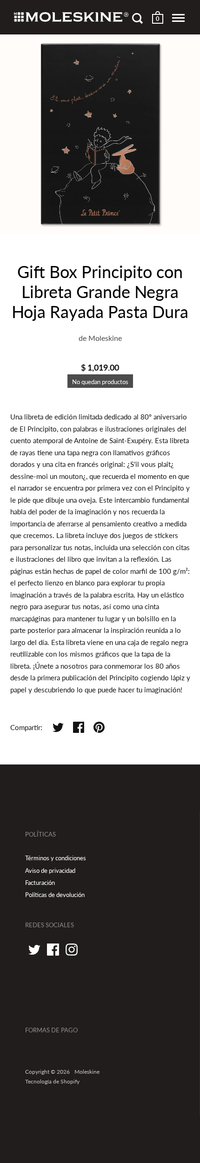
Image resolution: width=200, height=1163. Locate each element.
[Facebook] (53, 950)
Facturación (40, 882)
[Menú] (178, 18)
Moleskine (105, 337)
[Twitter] (34, 950)
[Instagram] (72, 950)
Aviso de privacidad (50, 870)
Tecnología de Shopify (52, 1081)
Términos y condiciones (55, 858)
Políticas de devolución (55, 894)
